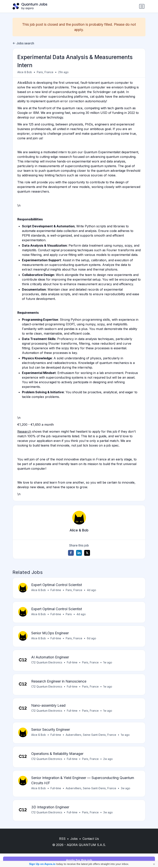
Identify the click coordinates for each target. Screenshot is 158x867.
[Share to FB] (71, 553)
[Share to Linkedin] (79, 553)
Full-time (55, 590)
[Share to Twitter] (87, 553)
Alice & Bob (24, 72)
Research (24, 431)
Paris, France (45, 72)
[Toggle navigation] (141, 6)
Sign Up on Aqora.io (42, 863)
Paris (69, 614)
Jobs (74, 839)
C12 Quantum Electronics (46, 662)
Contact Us (90, 839)
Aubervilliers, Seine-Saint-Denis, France (91, 734)
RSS (62, 839)
